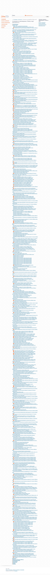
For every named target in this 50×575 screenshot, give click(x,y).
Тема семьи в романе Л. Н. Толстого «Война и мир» (21, 527)
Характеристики (4, 24)
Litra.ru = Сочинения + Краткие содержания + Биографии (15, 569)
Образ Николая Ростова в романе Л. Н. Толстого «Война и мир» (23, 356)
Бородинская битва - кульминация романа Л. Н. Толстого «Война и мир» (25, 121)
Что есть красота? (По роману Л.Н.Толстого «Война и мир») (24, 550)
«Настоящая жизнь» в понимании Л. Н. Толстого (21, 76)
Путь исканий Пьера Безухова (18, 446)
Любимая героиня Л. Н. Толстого (18, 255)
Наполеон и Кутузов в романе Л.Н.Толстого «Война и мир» (24, 291)
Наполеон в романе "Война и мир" (18, 290)
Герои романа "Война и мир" (17, 154)
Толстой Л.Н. (20, 19)
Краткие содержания (5, 20)
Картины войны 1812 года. (17, 232)
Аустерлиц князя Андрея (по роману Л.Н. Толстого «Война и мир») (25, 119)
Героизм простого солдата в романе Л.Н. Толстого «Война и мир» (25, 155)
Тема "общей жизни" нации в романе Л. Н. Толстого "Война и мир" (25, 521)
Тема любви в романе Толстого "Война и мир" (20, 525)
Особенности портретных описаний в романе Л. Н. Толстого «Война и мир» (25, 370)
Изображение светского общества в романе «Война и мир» (22, 207)
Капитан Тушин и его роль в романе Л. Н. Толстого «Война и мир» (23, 230)
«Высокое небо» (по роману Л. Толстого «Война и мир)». (22, 51)
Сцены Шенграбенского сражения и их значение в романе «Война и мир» (25, 517)
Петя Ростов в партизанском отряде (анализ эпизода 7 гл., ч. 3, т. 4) (25, 403)
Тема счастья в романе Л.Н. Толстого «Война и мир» (23, 529)
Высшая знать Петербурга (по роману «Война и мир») (22, 146)
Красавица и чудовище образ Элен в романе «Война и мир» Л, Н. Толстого (25, 238)
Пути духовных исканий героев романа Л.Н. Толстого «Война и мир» (24, 438)
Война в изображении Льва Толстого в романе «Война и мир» (23, 140)
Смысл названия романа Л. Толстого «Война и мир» (21, 493)
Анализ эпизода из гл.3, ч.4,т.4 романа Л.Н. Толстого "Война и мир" (25, 106)
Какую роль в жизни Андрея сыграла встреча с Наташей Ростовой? (24, 229)
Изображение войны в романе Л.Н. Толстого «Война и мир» (24, 197)
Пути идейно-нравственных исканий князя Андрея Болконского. (23, 439)
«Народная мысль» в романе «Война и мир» (20, 75)
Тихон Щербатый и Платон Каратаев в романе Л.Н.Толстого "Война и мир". (25, 534)
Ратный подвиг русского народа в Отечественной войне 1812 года (23, 462)
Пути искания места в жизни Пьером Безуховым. (21, 442)
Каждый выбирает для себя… (19, 221)
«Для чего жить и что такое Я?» (18, 59)
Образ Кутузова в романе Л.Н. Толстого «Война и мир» (23, 343)
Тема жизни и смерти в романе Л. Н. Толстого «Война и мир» (23, 522)
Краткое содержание (42, 22)
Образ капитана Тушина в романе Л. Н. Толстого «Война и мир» (23, 338)
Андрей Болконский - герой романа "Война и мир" (21, 111)
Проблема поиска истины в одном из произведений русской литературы (24, 430)
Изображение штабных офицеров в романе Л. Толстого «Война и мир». (24, 208)
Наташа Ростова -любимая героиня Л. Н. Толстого (21, 311)
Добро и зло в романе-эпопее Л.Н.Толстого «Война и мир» (22, 158)
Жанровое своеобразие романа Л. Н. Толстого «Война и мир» (23, 177)
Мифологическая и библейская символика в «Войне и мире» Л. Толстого (25, 275)
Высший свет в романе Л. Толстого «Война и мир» (21, 148)
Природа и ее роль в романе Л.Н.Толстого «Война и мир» (24, 426)
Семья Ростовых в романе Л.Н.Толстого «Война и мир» (23, 486)
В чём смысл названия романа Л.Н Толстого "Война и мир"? (22, 129)
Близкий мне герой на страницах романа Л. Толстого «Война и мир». (24, 120)
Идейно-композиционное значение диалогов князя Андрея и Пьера (24, 192)
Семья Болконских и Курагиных (18, 478)
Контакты (15, 570)
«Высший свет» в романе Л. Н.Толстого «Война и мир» (22, 52)
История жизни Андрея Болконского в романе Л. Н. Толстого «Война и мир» (25, 219)
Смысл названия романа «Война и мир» (19, 492)
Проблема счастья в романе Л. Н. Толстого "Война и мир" (22, 431)
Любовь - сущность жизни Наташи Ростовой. (20, 268)
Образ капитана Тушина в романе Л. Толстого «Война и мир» (23, 339)
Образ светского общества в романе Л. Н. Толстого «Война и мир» (24, 367)
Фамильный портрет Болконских (18, 536)
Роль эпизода (15, 467)
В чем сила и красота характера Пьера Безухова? (21, 128)
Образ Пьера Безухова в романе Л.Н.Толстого (20, 363)
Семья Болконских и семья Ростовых (19, 482)
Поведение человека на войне (18, 406)
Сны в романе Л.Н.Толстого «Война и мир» (21, 494)
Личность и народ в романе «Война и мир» (20, 253)
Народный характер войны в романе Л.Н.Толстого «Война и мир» (25, 300)
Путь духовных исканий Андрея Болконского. (20, 443)
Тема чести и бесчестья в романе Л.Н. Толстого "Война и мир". (23, 532)
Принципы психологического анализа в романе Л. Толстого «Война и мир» (25, 424)
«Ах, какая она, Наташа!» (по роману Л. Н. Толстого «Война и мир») (25, 45)
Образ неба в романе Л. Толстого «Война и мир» (21, 355)
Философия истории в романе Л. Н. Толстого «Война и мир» (23, 542)
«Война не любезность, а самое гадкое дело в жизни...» (22, 50)
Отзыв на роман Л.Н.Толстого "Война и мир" (20, 376)
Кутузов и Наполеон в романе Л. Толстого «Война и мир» (22, 246)
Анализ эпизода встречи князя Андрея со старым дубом (22, 102)
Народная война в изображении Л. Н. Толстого (20, 296)
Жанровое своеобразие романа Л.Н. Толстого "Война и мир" (23, 178)
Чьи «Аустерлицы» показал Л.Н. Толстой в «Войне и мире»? (24, 553)
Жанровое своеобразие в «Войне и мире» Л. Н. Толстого (22, 176)
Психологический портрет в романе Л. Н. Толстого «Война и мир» (23, 437)
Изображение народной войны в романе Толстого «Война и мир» (23, 206)
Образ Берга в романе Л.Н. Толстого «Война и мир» (23, 337)
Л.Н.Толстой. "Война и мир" (17, 252)
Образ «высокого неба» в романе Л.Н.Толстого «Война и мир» (23, 331)
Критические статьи (42, 25)
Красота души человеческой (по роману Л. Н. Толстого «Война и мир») (24, 239)
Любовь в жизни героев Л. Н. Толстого (19, 269)
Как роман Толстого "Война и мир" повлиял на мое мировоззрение (24, 225)
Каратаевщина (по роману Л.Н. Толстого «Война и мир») (24, 231)
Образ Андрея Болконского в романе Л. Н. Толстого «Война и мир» (24, 334)
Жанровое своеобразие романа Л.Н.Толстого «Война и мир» (23, 180)
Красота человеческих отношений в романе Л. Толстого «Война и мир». (24, 241)
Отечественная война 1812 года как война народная (21, 375)
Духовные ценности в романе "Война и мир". (20, 172)
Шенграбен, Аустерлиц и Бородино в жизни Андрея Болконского (23, 554)
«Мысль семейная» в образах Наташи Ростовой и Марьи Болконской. (24, 69)
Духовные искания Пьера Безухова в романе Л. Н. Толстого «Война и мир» (25, 170)
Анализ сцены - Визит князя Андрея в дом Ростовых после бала (23, 87)
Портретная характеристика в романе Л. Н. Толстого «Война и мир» (24, 415)
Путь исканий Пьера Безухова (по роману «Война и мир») (22, 447)
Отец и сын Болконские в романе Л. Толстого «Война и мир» (23, 372)
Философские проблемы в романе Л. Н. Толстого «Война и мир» (23, 545)
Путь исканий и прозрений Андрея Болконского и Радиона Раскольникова (25, 445)
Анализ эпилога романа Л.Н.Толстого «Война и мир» (23, 110)
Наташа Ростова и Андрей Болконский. (19, 314)
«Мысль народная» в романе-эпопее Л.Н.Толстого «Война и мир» (25, 64)
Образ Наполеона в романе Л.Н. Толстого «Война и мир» (24, 350)
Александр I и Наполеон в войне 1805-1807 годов (21, 83)
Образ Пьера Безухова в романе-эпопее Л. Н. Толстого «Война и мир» (24, 364)
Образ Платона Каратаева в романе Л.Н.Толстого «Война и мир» (25, 359)
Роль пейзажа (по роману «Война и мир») (20, 465)
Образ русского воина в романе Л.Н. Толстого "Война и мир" (24, 365)
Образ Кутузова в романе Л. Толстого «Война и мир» (21, 342)
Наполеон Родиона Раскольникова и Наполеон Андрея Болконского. (24, 292)
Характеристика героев (42, 24)
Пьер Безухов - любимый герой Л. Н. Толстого (20, 448)
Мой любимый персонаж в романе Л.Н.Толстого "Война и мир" (23, 279)
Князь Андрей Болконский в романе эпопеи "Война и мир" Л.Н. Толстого (24, 234)
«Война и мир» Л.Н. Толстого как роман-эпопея (20, 47)
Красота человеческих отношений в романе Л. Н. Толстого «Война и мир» (25, 240)
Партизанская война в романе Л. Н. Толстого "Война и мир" (24, 385)
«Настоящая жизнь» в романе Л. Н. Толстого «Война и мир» (23, 77)
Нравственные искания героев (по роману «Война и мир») (22, 326)
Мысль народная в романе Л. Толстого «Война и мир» (22, 284)
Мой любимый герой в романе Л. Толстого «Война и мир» (22, 278)
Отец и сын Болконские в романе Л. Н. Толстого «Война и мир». (23, 371)
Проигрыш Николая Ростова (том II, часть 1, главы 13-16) (24, 432)
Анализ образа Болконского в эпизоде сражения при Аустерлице (23, 84)
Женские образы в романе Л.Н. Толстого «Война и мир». (24, 184)
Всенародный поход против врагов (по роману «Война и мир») (23, 143)
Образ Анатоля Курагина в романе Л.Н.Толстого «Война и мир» (25, 333)
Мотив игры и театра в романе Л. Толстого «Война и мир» (22, 282)
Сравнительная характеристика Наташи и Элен (20, 502)
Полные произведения (5, 22)
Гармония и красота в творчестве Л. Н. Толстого (21, 149)
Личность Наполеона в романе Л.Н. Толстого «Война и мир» (24, 254)
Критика (2, 27)
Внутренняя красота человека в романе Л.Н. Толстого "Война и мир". (26, 136)
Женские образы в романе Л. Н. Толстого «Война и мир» (24, 181)
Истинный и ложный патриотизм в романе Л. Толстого (21, 214)
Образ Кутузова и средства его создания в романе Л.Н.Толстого (23, 344)
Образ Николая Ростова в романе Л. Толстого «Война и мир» (23, 357)
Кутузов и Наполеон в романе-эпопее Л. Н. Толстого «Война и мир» (24, 249)
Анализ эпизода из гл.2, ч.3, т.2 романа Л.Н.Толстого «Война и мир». (26, 105)
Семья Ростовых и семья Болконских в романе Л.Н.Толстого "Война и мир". (25, 488)
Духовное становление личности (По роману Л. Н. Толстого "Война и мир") (25, 166)
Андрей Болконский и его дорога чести (19, 112)
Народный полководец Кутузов (18, 299)
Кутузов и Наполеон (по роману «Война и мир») (21, 243)
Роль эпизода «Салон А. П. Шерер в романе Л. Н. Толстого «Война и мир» (25, 468)
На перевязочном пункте (17, 289)
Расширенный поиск (29, 15)
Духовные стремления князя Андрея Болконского (21, 171)
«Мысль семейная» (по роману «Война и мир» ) (21, 67)
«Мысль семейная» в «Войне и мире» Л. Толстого (21, 68)
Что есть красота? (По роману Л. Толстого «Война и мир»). (22, 549)
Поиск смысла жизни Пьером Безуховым (19, 409)
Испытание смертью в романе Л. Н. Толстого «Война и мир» (23, 211)
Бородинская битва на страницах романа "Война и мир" (22, 122)
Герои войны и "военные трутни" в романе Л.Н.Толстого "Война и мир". (24, 150)
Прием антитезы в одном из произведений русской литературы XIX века (24, 423)
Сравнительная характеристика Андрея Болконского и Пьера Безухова (24, 499)
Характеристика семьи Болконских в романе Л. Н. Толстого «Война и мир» (25, 546)
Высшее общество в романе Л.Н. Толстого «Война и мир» (24, 147)
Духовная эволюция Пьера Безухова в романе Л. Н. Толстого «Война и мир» (25, 165)
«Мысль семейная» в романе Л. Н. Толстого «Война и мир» (22, 70)
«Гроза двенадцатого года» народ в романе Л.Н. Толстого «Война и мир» (25, 58)
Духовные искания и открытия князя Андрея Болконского (22, 169)
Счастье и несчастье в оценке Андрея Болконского (21, 520)
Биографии (3, 25)
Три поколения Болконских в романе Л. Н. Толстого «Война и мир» (24, 535)
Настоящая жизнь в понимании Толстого (19, 301)
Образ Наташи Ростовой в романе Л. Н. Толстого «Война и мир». (25, 351)
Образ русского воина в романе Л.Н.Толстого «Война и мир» (23, 366)
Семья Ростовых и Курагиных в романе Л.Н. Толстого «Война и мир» (26, 487)
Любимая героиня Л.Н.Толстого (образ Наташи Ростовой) (22, 258)
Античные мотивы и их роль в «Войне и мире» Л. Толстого (22, 118)
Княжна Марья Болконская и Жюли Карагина (20, 233)
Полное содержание (42, 23)
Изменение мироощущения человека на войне (20, 195)
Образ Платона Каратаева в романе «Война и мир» (21, 358)
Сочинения (3, 19)
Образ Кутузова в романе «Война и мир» (19, 340)
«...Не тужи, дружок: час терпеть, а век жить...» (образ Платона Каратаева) (25, 42)
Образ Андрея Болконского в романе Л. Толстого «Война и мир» (23, 335)
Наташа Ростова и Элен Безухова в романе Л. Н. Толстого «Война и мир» (25, 318)
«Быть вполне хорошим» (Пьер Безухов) (19, 46)
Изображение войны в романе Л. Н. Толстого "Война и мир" (24, 196)
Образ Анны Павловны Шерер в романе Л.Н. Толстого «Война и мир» (26, 336)
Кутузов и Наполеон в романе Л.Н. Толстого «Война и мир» (22, 247)
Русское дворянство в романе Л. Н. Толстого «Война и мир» (22, 473)
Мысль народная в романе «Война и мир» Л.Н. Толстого (24, 283)
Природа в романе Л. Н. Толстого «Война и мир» (21, 425)
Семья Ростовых (15, 485)
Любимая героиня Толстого (17, 264)
